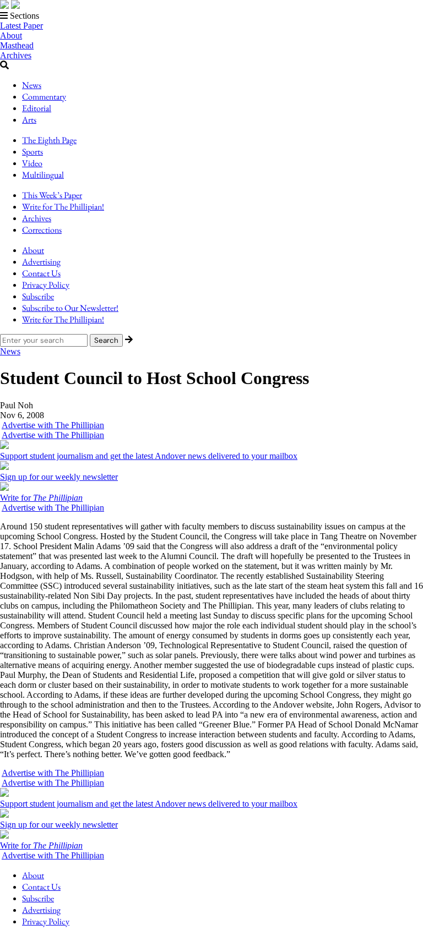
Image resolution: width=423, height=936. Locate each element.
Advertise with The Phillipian (53, 425)
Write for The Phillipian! (63, 206)
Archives (15, 55)
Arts (29, 119)
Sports (32, 151)
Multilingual (43, 174)
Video (32, 163)
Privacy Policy (45, 285)
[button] (211, 16)
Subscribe (38, 296)
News (31, 85)
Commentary (44, 96)
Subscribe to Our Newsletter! (70, 308)
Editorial (36, 108)
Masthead (17, 45)
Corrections (42, 230)
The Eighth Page (49, 140)
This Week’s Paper (52, 195)
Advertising (41, 261)
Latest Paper (21, 25)
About (11, 35)
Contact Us (41, 273)
